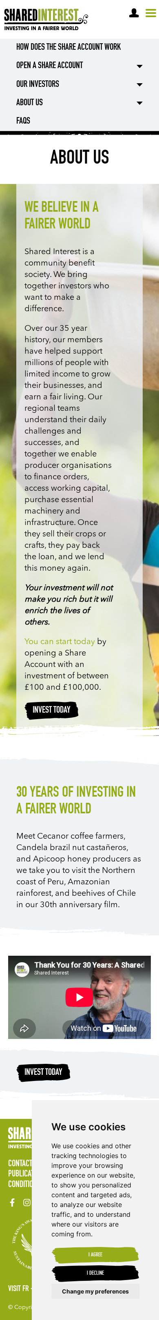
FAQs (23, 121)
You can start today (59, 642)
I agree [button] (95, 1255)
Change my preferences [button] (95, 1291)
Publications (27, 1174)
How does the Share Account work (68, 47)
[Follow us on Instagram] (27, 1202)
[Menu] (151, 13)
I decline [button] (95, 1273)
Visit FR (18, 1289)
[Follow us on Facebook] (12, 1202)
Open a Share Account (49, 66)
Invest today (52, 710)
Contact (20, 1164)
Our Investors (37, 84)
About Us (29, 103)
